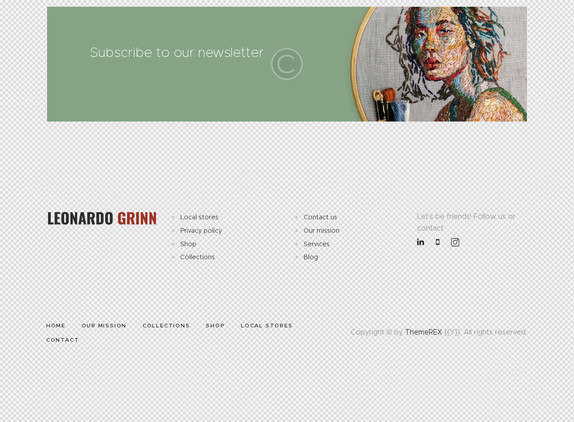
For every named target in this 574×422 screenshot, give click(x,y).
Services (317, 244)
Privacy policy (201, 230)
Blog (311, 257)
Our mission (321, 230)
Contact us (320, 217)
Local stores (199, 217)
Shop (188, 244)
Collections (197, 257)
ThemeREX (423, 332)
